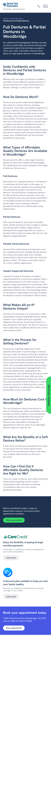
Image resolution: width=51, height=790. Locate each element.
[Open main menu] (45, 6)
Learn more (11, 558)
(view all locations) (19, 9)
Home (5, 18)
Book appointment (14, 520)
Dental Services (16, 18)
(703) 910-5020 (25, 621)
